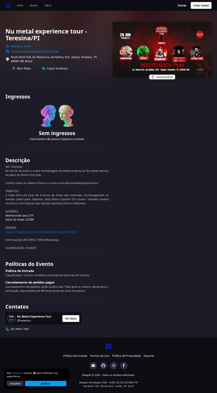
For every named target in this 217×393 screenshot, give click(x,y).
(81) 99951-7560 (20, 329)
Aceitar (46, 383)
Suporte (149, 356)
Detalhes (15, 383)
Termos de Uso (99, 356)
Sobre (48, 5)
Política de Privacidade (126, 356)
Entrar (182, 5)
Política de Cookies (75, 356)
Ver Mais (71, 318)
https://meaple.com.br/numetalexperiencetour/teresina (41, 232)
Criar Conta (201, 5)
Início (20, 5)
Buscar (34, 5)
